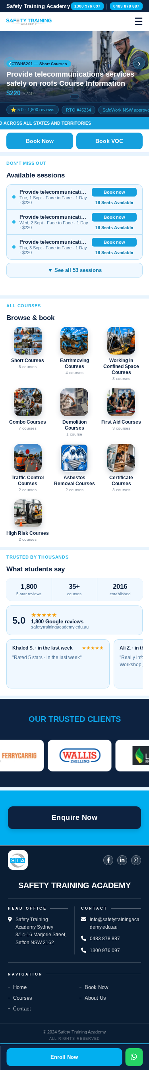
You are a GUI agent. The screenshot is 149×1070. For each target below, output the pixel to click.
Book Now (40, 141)
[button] (74, 66)
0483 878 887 (126, 6)
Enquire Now (75, 817)
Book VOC (109, 141)
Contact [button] (22, 1009)
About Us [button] (95, 998)
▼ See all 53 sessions (75, 270)
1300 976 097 (87, 6)
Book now (114, 192)
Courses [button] (22, 998)
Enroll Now (64, 1057)
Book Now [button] (96, 987)
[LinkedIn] (122, 860)
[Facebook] (108, 860)
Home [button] (20, 987)
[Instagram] (136, 860)
